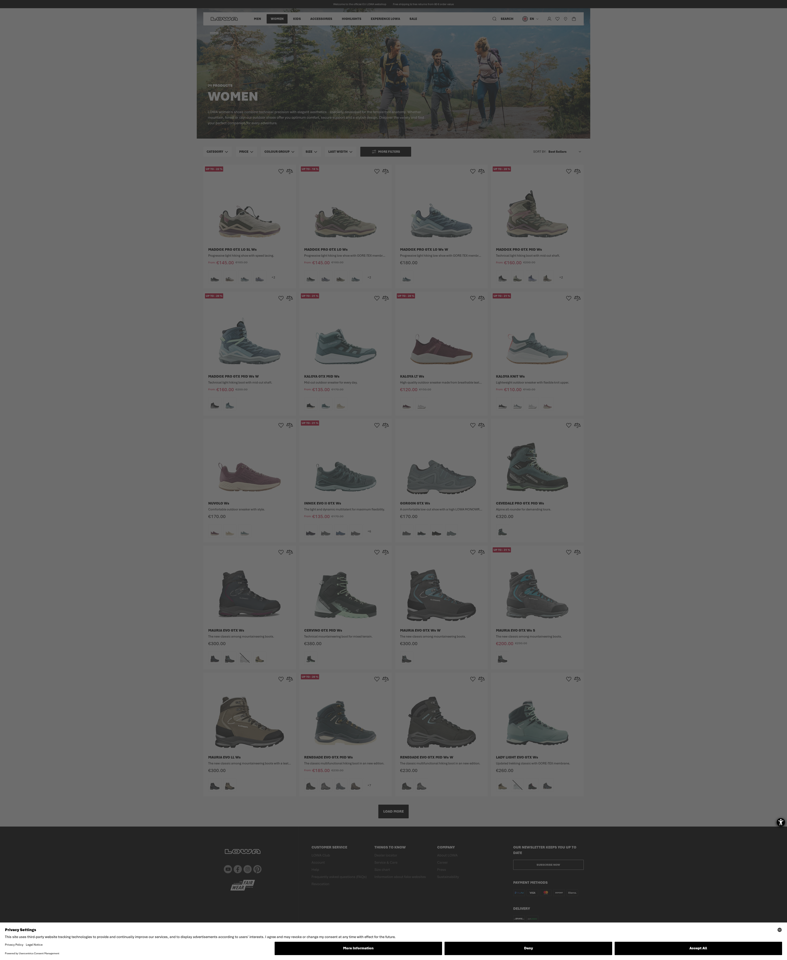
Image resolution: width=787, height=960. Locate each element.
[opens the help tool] (781, 822)
